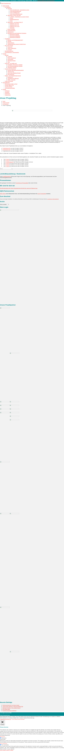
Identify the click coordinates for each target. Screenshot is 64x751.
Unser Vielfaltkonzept (15, 12)
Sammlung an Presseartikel (22, 183)
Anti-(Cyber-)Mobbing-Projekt (14, 73)
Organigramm (11, 31)
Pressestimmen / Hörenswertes (12, 52)
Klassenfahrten (11, 42)
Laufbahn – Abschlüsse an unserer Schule (19, 16)
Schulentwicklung (11, 30)
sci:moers (10, 49)
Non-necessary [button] (3, 743)
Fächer (11, 18)
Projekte (4, 53)
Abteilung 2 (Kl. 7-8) (14, 25)
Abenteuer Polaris (12, 60)
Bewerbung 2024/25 (14, 34)
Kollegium (7, 90)
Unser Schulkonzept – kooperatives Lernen (19, 9)
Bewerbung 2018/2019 (15, 37)
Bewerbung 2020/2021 (15, 36)
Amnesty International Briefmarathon (16, 70)
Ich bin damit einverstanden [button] (18, 719)
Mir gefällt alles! (6, 709)
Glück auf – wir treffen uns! (11, 63)
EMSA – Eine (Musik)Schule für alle (13, 75)
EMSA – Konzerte (11, 79)
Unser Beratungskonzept (15, 11)
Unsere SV (10, 46)
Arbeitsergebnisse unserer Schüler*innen (17, 44)
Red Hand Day (11, 74)
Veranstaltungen (6, 82)
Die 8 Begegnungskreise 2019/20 (15, 66)
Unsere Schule (5, 5)
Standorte (7, 92)
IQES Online (3, 193)
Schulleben (7, 38)
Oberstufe (12, 27)
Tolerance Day (11, 71)
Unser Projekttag (11, 29)
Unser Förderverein (12, 48)
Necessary (4, 738)
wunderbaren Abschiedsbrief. (53, 199)
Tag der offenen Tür (9, 85)
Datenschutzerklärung (5, 719)
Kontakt (4, 89)
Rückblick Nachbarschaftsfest (9, 710)
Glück (11, 20)
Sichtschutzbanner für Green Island (10, 705)
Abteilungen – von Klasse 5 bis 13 (15, 22)
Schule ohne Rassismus (10, 68)
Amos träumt (10, 59)
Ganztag (9, 41)
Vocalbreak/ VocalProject (13, 78)
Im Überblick (8, 7)
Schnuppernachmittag (10, 88)
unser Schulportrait (42, 193)
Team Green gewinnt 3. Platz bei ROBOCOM (12, 706)
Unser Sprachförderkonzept (16, 14)
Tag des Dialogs (8, 86)
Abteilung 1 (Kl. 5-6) (14, 23)
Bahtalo (6, 55)
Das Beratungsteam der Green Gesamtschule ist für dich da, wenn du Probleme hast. (19, 188)
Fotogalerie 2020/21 (12, 67)
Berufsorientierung (9, 51)
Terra (9, 62)
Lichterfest (10, 56)
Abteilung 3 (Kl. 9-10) (14, 26)
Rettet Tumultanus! (12, 57)
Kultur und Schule (9, 81)
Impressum (7, 93)
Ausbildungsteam (7, 176)
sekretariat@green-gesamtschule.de (45, 0)
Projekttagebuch (10, 162)
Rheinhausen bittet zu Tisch (11, 84)
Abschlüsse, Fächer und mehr (14, 15)
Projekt (7, 159)
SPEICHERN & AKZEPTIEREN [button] (6, 750)
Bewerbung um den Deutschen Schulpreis (17, 33)
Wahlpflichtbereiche (14, 19)
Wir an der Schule (9, 45)
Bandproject (10, 77)
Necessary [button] (2, 736)
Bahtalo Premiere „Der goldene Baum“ (11, 708)
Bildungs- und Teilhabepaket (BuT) (15, 40)
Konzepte (10, 8)
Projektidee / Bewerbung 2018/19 (15, 64)
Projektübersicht (6, 148)
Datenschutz (8, 94)
